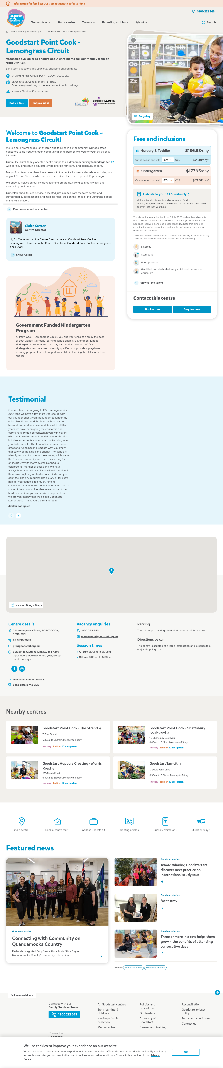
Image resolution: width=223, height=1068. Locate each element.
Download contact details (29, 679)
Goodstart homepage (16, 17)
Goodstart (163, 763)
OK (186, 1052)
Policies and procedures (147, 1006)
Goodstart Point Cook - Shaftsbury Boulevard (177, 730)
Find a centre (66, 22)
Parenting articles (114, 22)
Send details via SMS (26, 685)
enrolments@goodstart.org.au (99, 636)
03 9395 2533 (22, 640)
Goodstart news (133, 967)
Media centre (106, 1027)
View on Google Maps (29, 605)
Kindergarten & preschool (108, 1020)
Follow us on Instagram (22, 669)
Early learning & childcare (108, 1011)
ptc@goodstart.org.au (26, 646)
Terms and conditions (196, 1018)
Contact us (189, 1024)
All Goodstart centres (112, 1004)
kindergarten (102, 162)
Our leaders (147, 1013)
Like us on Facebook (14, 669)
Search (211, 22)
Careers (87, 22)
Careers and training (153, 1027)
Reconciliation (191, 1004)
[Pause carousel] (133, 40)
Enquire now (40, 103)
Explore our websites (21, 995)
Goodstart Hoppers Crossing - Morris (72, 766)
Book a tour (17, 103)
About (140, 22)
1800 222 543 (206, 11)
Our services (39, 22)
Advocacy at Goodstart (148, 1020)
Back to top (217, 992)
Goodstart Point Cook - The (70, 728)
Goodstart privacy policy (194, 1011)
